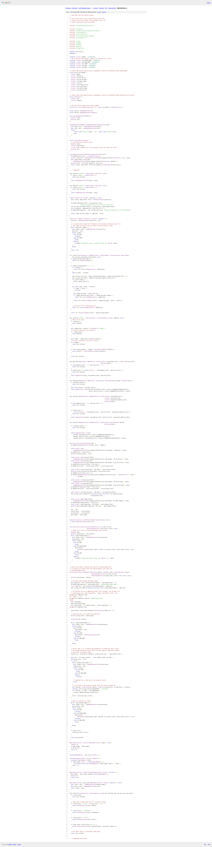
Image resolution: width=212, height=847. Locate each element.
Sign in (208, 2)
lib (106, 8)
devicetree (112, 8)
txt (205, 844)
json (209, 844)
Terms (19, 844)
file (99, 12)
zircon (95, 8)
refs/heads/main (84, 8)
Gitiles (10, 844)
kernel (101, 8)
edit (104, 12)
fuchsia (68, 8)
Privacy (14, 844)
